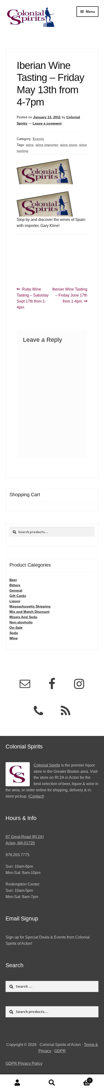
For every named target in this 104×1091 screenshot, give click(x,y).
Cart (80, 1079)
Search (52, 1083)
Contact (36, 796)
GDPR (60, 1051)
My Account (17, 1083)
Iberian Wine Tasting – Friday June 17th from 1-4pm (69, 295)
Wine (13, 638)
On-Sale (15, 627)
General (15, 590)
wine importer (47, 145)
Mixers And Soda (23, 617)
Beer (13, 580)
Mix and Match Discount (29, 612)
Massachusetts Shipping (30, 606)
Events (38, 139)
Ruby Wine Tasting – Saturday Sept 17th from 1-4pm (33, 298)
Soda (13, 633)
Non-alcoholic (21, 622)
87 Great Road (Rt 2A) (25, 837)
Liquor (14, 601)
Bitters (14, 585)
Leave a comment (47, 123)
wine (30, 145)
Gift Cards (17, 596)
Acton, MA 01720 (20, 843)
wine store (68, 145)
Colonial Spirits (47, 765)
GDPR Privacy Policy (24, 1063)
